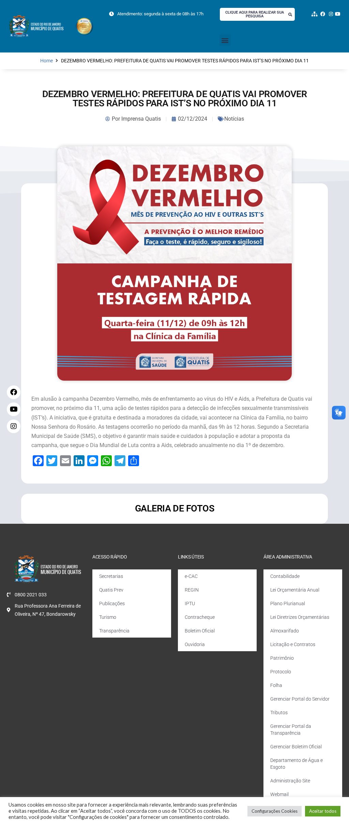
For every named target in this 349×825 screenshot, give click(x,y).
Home (46, 61)
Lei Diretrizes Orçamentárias (299, 617)
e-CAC (191, 576)
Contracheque (200, 617)
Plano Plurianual (287, 603)
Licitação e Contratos (292, 644)
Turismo (107, 617)
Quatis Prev (111, 590)
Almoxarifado (284, 630)
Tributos (279, 712)
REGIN (192, 590)
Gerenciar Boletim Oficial (296, 746)
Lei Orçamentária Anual (294, 590)
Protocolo (280, 671)
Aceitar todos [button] (322, 811)
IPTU (190, 603)
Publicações (112, 603)
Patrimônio (282, 658)
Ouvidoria (195, 644)
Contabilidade (285, 576)
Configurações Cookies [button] (275, 811)
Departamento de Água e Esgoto (296, 764)
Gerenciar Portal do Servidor (300, 699)
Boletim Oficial (200, 630)
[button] (225, 40)
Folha (276, 685)
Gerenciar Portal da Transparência (290, 729)
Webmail (279, 794)
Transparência (114, 630)
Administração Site (290, 780)
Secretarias (111, 576)
